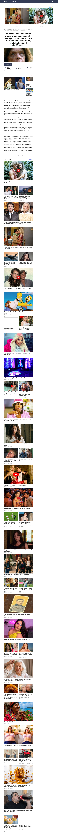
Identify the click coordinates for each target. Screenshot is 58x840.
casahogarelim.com (11, 2)
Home (5, 29)
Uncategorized (8, 64)
